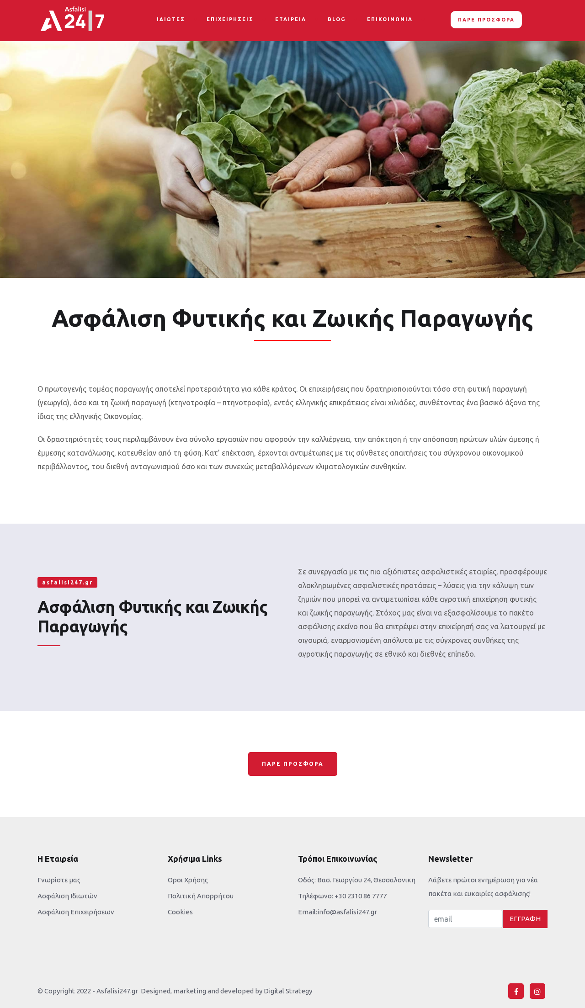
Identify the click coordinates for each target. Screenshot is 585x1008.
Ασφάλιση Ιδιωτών (67, 896)
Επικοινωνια (390, 19)
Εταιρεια (290, 19)
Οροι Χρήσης (188, 880)
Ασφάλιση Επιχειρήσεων (75, 912)
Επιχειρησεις (230, 19)
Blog (337, 19)
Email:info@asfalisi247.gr (337, 912)
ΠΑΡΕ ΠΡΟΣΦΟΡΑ (486, 19)
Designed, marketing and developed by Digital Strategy (225, 991)
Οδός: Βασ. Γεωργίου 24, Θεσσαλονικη (356, 880)
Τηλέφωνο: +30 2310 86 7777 (342, 896)
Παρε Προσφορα (293, 764)
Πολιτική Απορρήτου (201, 896)
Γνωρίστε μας (58, 880)
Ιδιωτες (171, 19)
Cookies (180, 912)
